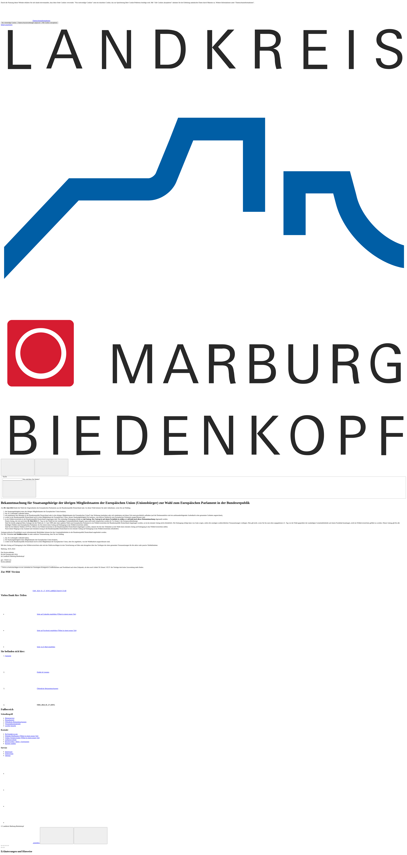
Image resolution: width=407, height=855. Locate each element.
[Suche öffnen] (17, 467)
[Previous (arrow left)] (2, 847)
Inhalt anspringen (6, 25)
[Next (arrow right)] (4, 847)
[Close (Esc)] (2, 845)
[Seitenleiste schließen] (90, 835)
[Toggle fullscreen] (6, 845)
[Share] (4, 845)
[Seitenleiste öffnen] (51, 467)
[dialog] (203, 13)
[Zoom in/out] (8, 845)
